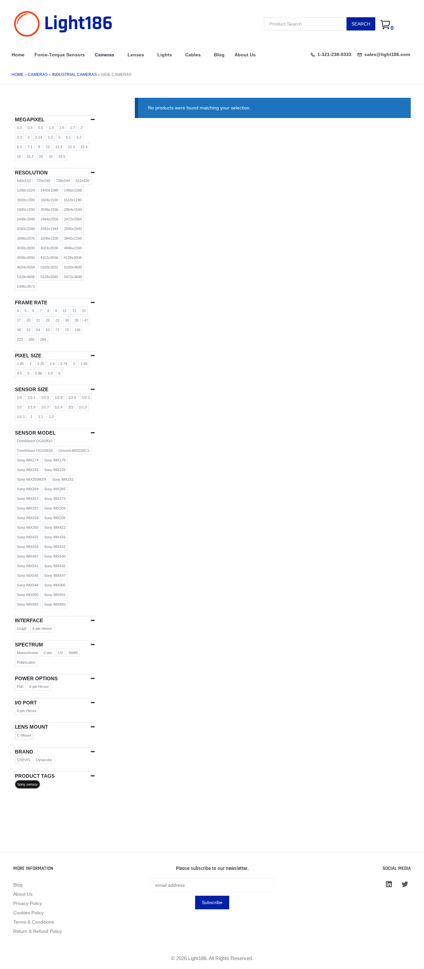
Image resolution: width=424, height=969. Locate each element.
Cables (193, 54)
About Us (245, 54)
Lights (164, 54)
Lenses (136, 54)
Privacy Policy (27, 903)
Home (18, 54)
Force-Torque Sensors (59, 54)
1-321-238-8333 (334, 54)
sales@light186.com (387, 54)
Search (360, 24)
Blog (219, 54)
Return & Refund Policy (37, 931)
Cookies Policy (28, 912)
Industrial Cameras (74, 74)
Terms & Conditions (33, 922)
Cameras (104, 54)
